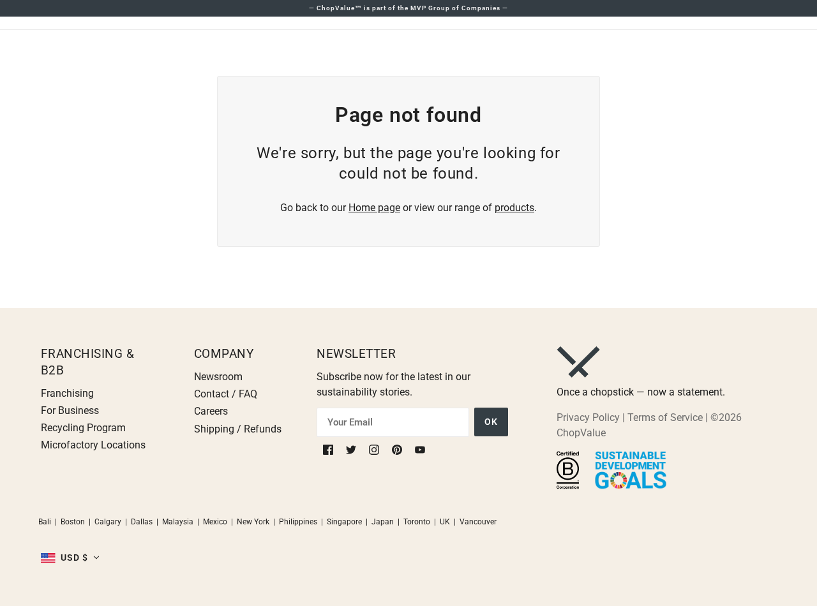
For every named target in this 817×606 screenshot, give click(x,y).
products (514, 208)
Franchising (67, 393)
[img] (329, 449)
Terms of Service (665, 417)
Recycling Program (83, 428)
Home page (374, 208)
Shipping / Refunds (237, 429)
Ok (491, 422)
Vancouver (478, 521)
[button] (70, 557)
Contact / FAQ (225, 394)
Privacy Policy (588, 417)
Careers (211, 411)
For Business (70, 410)
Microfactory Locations (93, 445)
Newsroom (218, 377)
